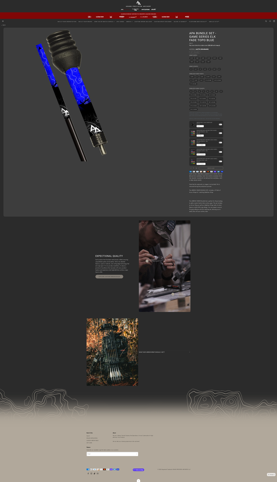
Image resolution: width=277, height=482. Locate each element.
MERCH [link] (129, 21)
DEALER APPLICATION (92, 438)
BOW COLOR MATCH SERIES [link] (104, 21)
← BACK (3, 25)
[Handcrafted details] (172, 294)
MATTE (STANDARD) (194, 52)
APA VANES (120, 21)
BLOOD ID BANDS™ (180, 21)
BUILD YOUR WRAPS (85, 21)
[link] (270, 21)
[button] (3, 21)
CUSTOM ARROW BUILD (92, 440)
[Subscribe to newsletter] (136, 454)
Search (88, 436)
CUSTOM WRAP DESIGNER (163, 21)
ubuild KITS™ (214, 21)
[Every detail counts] (147, 261)
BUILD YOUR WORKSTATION (67, 21)
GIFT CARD (89, 443)
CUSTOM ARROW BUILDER (143, 21)
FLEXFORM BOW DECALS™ (198, 21)
